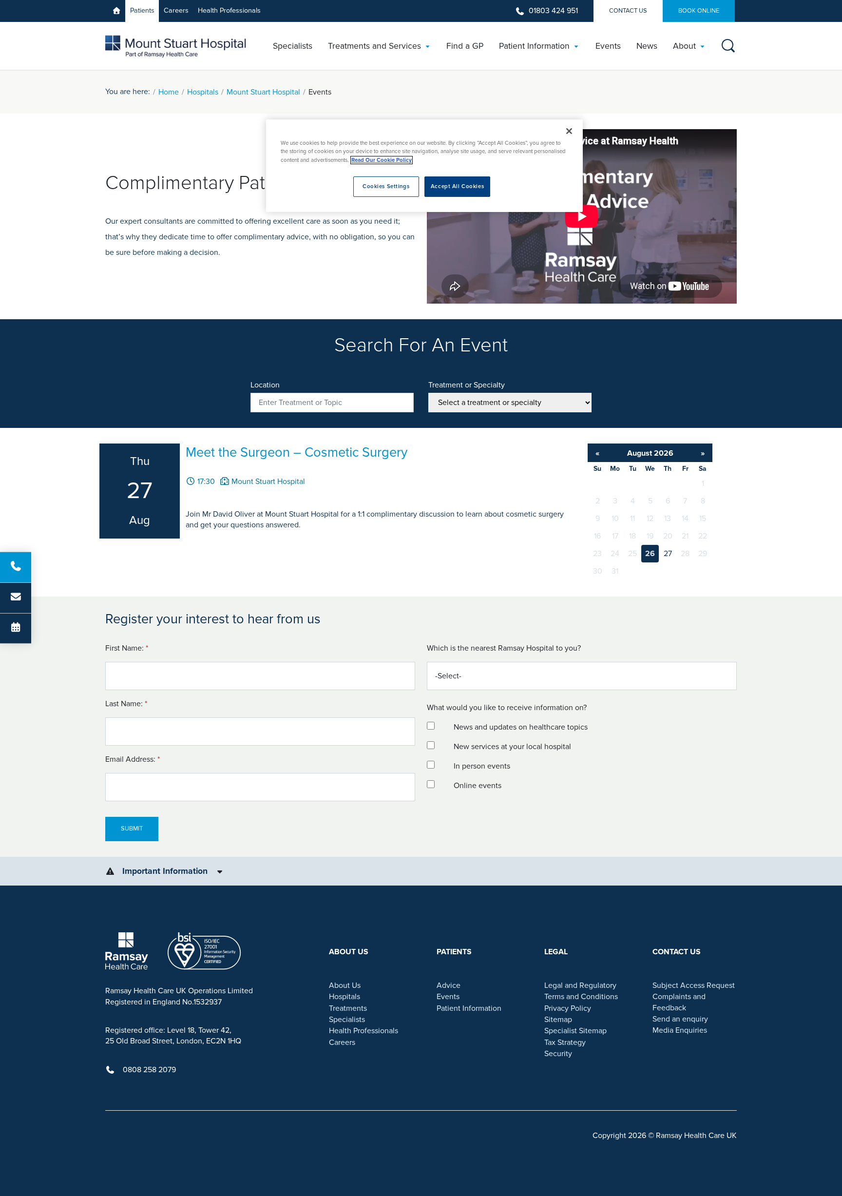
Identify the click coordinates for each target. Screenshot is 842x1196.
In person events (482, 766)
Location (265, 385)
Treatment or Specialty (466, 385)
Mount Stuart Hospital (263, 92)
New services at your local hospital (512, 747)
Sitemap (558, 1019)
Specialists (347, 1019)
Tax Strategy (565, 1042)
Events (448, 997)
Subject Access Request (693, 985)
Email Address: (133, 759)
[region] (424, 165)
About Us (345, 985)
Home (168, 92)
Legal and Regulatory (580, 985)
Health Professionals (229, 10)
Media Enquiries (679, 1030)
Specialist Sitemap (575, 1031)
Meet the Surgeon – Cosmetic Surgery (296, 452)
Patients (142, 10)
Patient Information (469, 1008)
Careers (176, 10)
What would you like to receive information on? (507, 708)
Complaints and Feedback (679, 1002)
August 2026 (650, 453)
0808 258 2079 (149, 1070)
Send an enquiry (680, 1019)
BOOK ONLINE (698, 11)
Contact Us (628, 11)
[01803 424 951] (15, 567)
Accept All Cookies (457, 186)
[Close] (569, 131)
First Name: (127, 648)
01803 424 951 (553, 11)
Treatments (348, 1008)
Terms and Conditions (581, 997)
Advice (448, 985)
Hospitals (202, 92)
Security (558, 1054)
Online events (477, 786)
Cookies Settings (386, 186)
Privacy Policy (567, 1008)
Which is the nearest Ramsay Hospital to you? (504, 648)
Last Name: (127, 704)
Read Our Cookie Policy (381, 160)
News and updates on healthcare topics (521, 727)
